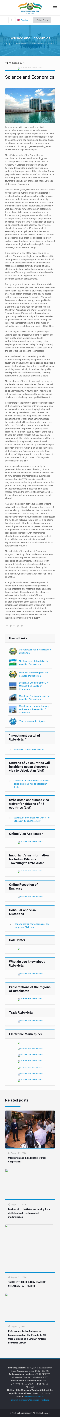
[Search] (11, 20)
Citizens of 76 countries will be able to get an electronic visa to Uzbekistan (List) (31, 783)
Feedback (45, 1400)
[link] (30, 842)
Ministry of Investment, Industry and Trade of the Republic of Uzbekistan (34, 709)
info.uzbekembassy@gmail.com (25, 1400)
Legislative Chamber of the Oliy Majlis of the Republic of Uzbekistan (33, 686)
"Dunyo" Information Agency (32, 721)
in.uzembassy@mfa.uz (34, 1397)
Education (21, 43)
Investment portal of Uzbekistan (29, 749)
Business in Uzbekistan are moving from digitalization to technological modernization (29, 1213)
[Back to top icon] (56, 1412)
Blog (8, 43)
